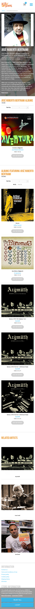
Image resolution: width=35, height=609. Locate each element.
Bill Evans (24, 66)
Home (3, 10)
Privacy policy (5, 574)
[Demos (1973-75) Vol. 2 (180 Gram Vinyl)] (17, 396)
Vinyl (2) (20, 184)
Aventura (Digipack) (17, 148)
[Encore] (17, 205)
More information (6, 595)
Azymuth (20, 55)
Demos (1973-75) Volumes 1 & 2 (17, 319)
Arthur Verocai (17, 225)
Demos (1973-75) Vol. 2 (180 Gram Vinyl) (17, 414)
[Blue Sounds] (6, 4)
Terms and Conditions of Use (9, 572)
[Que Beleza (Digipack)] (17, 253)
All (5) (14, 184)
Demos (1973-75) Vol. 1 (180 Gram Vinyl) (17, 367)
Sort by (8, 107)
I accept (17, 605)
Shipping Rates (5, 579)
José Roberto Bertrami (17, 150)
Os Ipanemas (17, 273)
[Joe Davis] (17, 536)
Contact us (4, 569)
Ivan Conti (17, 515)
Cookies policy (5, 576)
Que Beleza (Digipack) (17, 271)
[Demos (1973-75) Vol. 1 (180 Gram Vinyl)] (17, 348)
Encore (17, 223)
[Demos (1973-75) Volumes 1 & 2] (17, 301)
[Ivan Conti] (17, 497)
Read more (4, 92)
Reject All (18, 600)
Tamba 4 (20, 68)
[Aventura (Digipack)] (17, 129)
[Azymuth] (17, 458)
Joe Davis (17, 554)
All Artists (4, 581)
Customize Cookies (17, 595)
